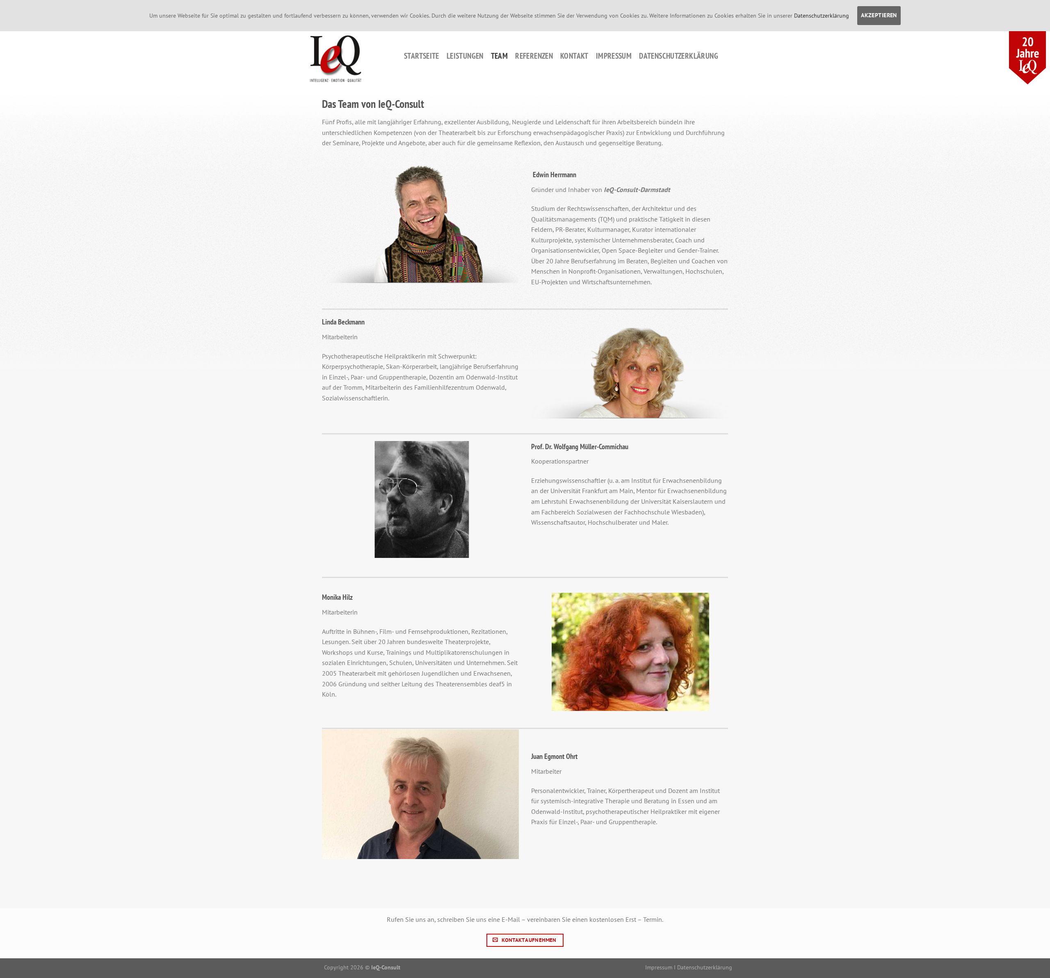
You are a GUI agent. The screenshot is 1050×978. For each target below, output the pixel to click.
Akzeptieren (879, 15)
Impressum (614, 55)
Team (499, 55)
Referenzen (534, 55)
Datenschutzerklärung (678, 55)
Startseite (421, 55)
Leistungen (465, 55)
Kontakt (574, 55)
